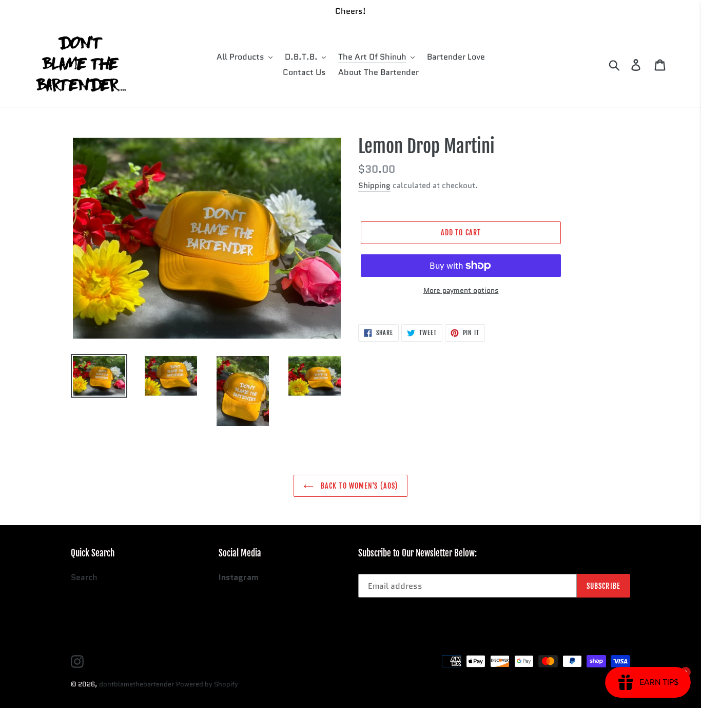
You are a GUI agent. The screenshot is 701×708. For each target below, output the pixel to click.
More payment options (461, 290)
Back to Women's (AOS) (358, 485)
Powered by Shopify (207, 684)
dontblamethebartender (136, 684)
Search (84, 577)
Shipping (374, 185)
